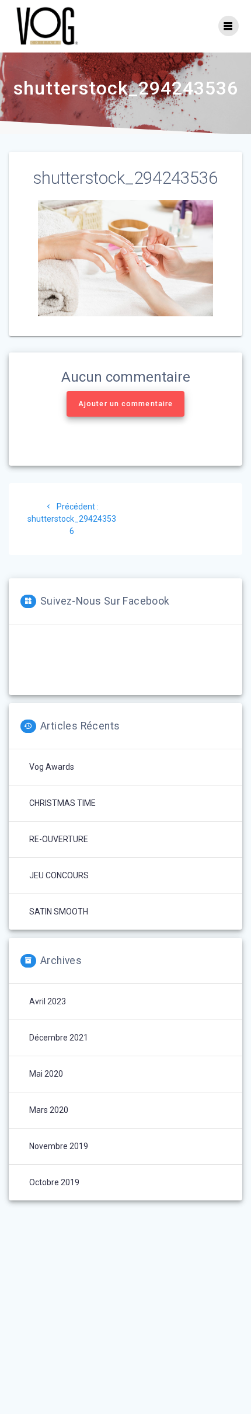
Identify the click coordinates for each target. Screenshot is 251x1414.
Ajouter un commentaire (125, 404)
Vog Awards (51, 766)
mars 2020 (48, 1110)
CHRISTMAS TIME (62, 803)
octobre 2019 (54, 1182)
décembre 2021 (58, 1037)
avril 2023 (47, 1001)
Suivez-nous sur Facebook (105, 601)
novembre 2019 (58, 1146)
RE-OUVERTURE (58, 839)
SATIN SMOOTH (58, 911)
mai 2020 (46, 1073)
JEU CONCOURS (59, 875)
